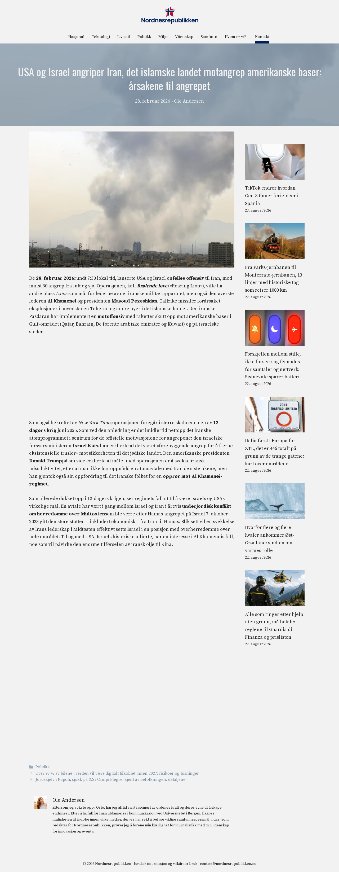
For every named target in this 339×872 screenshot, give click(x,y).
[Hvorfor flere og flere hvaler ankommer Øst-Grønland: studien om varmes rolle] (275, 515)
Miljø (163, 36)
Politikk (144, 36)
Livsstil (123, 36)
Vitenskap (184, 36)
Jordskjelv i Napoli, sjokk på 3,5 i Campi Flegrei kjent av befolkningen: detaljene (110, 779)
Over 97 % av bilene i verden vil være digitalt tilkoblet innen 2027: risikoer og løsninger (117, 773)
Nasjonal (76, 36)
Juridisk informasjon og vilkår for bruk (165, 863)
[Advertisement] (131, 380)
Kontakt (262, 36)
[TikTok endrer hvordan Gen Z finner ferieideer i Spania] (275, 176)
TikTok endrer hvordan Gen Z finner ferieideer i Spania (271, 196)
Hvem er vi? (235, 36)
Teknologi (101, 36)
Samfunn (209, 36)
